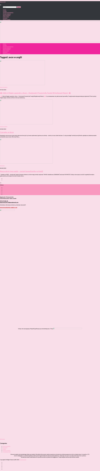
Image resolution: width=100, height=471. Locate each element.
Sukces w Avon (6, 19)
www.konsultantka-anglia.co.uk (8, 207)
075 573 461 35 (4, 201)
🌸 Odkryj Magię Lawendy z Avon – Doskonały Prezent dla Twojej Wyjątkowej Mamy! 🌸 (35, 93)
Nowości (5, 18)
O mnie (5, 11)
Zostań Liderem (7, 14)
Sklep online (6, 16)
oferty (4, 449)
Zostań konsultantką (8, 12)
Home (4, 9)
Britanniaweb (22, 459)
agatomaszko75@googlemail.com (9, 202)
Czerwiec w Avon (7, 132)
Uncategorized (6, 451)
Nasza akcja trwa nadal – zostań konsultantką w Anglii (21, 171)
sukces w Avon (3, 126)
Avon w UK (3, 2)
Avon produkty (6, 15)
